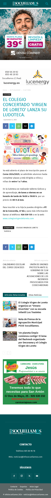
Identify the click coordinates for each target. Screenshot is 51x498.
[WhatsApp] (19, 126)
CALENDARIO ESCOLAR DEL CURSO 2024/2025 (14, 266)
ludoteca (7, 231)
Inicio (5, 90)
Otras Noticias (35, 295)
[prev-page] (4, 353)
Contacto (13, 487)
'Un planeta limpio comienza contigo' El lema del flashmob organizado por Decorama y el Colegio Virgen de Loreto (32, 339)
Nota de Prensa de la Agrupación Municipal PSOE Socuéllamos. (30, 322)
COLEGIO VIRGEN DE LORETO (27, 228)
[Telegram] (32, 126)
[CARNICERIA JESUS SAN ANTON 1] (25, 404)
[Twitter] (12, 126)
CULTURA (27, 90)
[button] (4, 4)
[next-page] (9, 353)
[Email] (25, 126)
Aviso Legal (34, 487)
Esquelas (23, 487)
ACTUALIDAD (15, 90)
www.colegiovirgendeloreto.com (18, 218)
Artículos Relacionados (15, 295)
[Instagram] (22, 476)
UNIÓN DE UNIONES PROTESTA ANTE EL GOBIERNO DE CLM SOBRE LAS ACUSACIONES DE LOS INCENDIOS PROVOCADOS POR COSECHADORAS (37, 274)
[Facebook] (5, 126)
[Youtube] (37, 476)
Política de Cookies (15, 490)
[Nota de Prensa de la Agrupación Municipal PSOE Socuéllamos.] (10, 322)
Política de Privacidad (34, 490)
